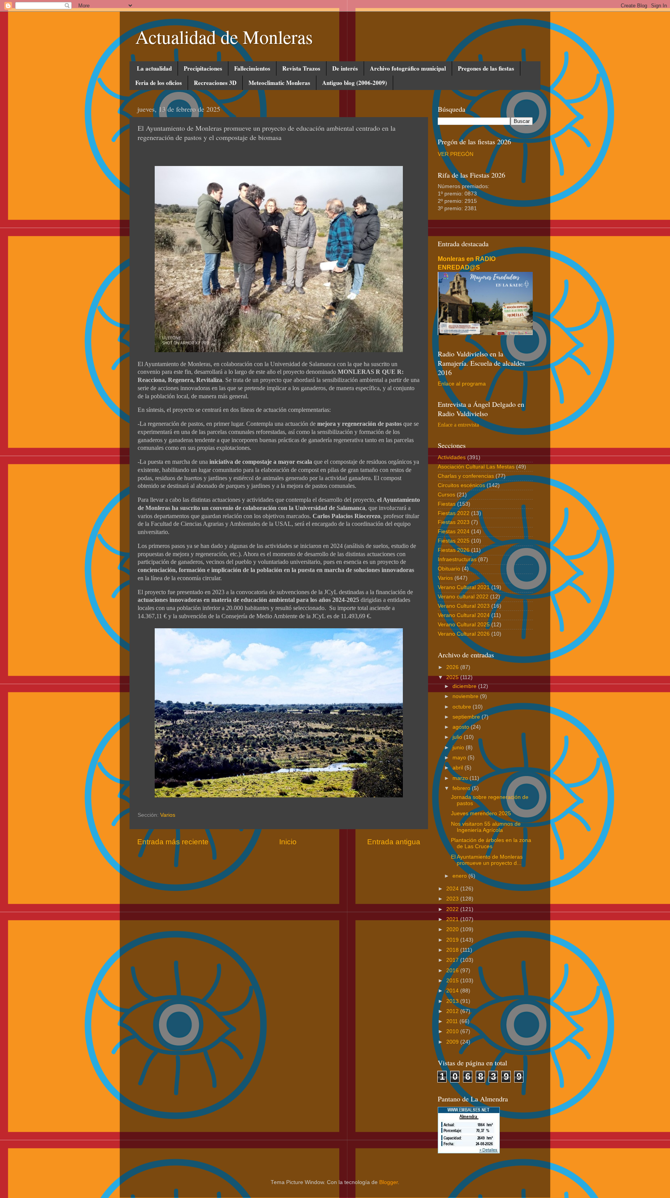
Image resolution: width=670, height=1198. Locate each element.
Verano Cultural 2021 (464, 587)
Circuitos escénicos (461, 485)
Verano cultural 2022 (463, 597)
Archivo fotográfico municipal (408, 68)
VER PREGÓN (455, 154)
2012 (453, 1011)
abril (458, 768)
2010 (453, 1031)
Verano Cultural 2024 (464, 615)
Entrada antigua (393, 842)
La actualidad (154, 68)
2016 (453, 970)
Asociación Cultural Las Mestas (476, 467)
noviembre (466, 696)
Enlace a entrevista (458, 425)
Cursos (446, 495)
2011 (452, 1021)
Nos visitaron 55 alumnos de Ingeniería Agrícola (486, 827)
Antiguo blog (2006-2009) (354, 82)
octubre (462, 707)
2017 (453, 960)
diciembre (465, 686)
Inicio (288, 842)
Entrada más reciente (173, 842)
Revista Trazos (301, 68)
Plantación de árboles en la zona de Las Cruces (491, 843)
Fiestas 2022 (454, 513)
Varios (167, 815)
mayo (460, 758)
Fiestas (447, 504)
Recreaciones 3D (215, 82)
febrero (462, 788)
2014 (453, 991)
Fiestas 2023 (454, 522)
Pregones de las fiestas (486, 68)
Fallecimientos (252, 68)
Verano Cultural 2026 (464, 634)
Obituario (449, 569)
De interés (345, 68)
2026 (453, 667)
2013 (453, 1001)
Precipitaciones (203, 68)
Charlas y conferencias (466, 476)
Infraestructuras (457, 559)
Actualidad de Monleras (224, 36)
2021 (453, 919)
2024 (453, 889)
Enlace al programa (462, 384)
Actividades (452, 457)
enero (460, 876)
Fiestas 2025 (454, 541)
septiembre (467, 717)
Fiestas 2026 (454, 550)
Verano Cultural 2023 (464, 606)
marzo (461, 778)
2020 (453, 929)
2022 (453, 909)
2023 (453, 899)
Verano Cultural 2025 (464, 625)
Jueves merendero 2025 (481, 813)
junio (459, 747)
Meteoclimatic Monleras (279, 82)
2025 (453, 677)
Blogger (388, 1182)
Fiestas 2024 (454, 531)
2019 (453, 940)
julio (458, 737)
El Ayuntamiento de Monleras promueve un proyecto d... (487, 860)
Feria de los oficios (158, 82)
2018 (453, 950)
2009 (453, 1042)
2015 (453, 981)
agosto (461, 727)
